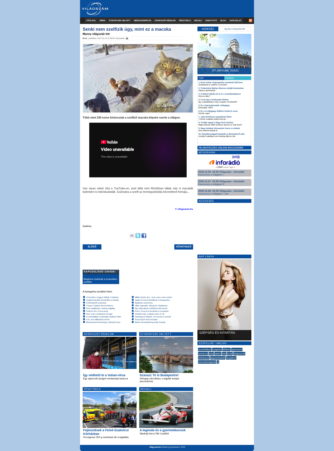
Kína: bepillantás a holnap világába (100, 308)
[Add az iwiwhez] (132, 237)
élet (224, 353)
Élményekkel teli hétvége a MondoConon (103, 322)
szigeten (217, 349)
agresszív (237, 349)
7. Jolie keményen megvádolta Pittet (215, 117)
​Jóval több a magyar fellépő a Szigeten (102, 297)
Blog (223, 20)
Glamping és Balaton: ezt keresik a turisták (153, 317)
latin (211, 353)
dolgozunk (239, 353)
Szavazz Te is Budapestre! (159, 375)
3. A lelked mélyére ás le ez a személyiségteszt (219, 94)
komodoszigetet (207, 362)
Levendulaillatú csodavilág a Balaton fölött (103, 317)
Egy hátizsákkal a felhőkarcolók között (151, 308)
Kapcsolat (235, 20)
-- (198, 365)
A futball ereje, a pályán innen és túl (149, 314)
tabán (218, 353)
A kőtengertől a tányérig (96, 303)
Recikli (198, 20)
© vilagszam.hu (184, 209)
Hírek (102, 20)
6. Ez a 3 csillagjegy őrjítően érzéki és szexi (218, 111)
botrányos (203, 357)
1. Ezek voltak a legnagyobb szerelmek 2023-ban (220, 82)
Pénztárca (185, 20)
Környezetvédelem (165, 20)
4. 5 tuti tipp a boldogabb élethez (213, 100)
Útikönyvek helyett (119, 20)
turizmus (203, 353)
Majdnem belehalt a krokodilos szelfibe (100, 280)
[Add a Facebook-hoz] (143, 237)
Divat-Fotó (211, 20)
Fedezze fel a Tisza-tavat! (97, 311)
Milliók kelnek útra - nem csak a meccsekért (153, 297)
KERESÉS (208, 28)
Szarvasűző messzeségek (146, 319)
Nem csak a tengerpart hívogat (99, 314)
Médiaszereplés (142, 20)
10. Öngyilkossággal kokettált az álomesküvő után (221, 134)
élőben (226, 349)
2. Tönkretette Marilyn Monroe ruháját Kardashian (221, 88)
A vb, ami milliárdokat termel (97, 319)
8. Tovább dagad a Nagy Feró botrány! (215, 122)
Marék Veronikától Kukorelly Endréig (150, 322)
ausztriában (204, 349)
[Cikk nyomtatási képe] (127, 37)
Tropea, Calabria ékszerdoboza (99, 306)
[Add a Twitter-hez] (138, 237)
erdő (229, 353)
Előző (92, 246)
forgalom (231, 357)
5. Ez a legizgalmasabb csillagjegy (214, 105)
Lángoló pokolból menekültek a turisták (102, 300)
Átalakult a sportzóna (144, 303)
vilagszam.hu (155, 447)
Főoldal (91, 20)
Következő (183, 246)
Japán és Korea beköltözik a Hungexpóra (152, 300)
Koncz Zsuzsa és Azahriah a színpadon (152, 311)
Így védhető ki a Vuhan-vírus (104, 375)
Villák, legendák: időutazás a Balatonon (151, 306)
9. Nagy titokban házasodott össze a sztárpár (219, 128)
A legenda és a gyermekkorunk (163, 430)
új (218, 362)
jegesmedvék (217, 357)
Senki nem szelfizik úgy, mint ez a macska (127, 29)
